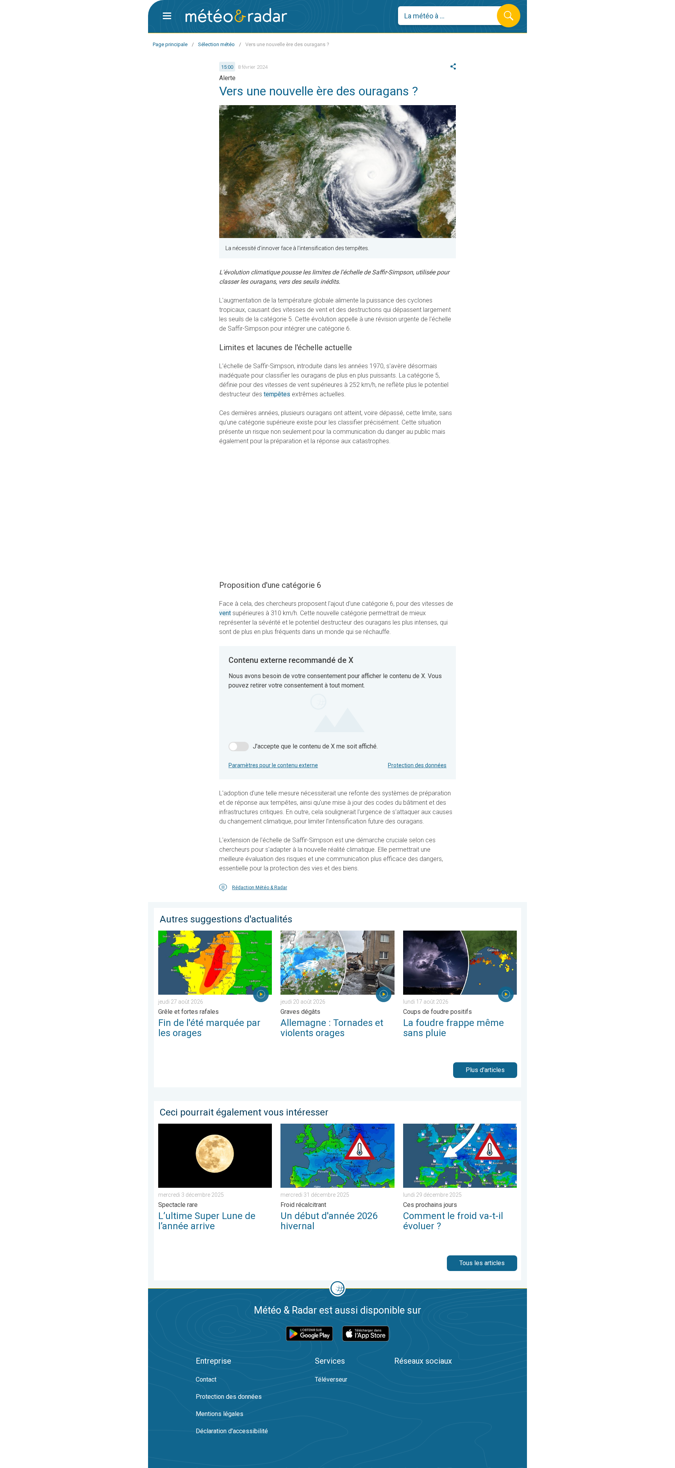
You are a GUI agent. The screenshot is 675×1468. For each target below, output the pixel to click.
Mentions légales (219, 1414)
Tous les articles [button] (482, 1263)
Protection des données (417, 765)
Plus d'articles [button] (485, 1070)
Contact (206, 1379)
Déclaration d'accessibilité (232, 1431)
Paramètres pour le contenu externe (273, 765)
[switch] (239, 746)
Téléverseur (331, 1379)
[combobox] (453, 15)
